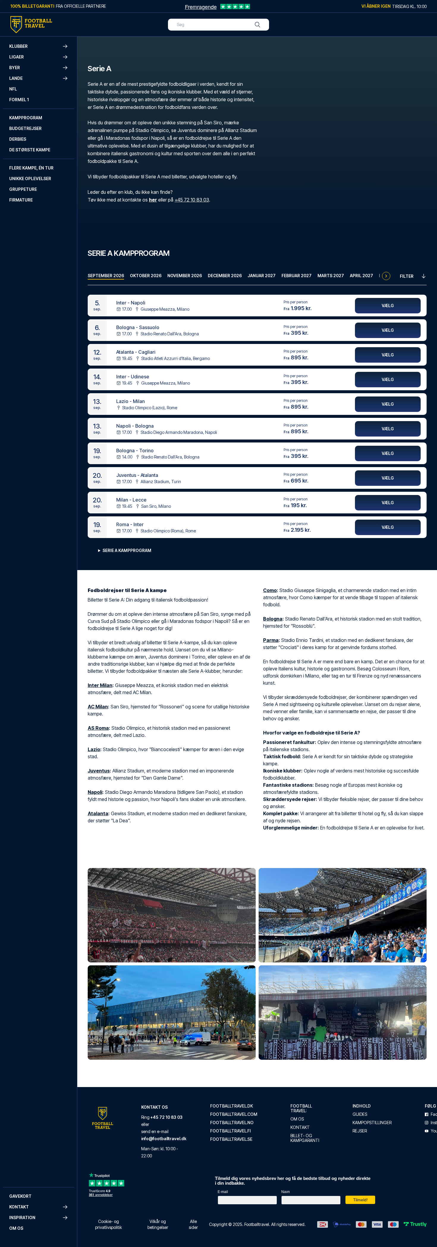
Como (270, 590)
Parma (271, 640)
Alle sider (193, 1224)
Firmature (21, 199)
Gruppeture (23, 189)
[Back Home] (31, 24)
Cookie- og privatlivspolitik (108, 1224)
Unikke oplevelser (30, 178)
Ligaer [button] (16, 56)
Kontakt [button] (19, 1206)
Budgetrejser (25, 128)
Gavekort (20, 1196)
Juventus (99, 771)
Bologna (272, 619)
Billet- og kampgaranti (304, 1138)
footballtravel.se (231, 1139)
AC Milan (98, 707)
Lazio (94, 749)
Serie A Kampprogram (127, 550)
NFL (13, 88)
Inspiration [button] (22, 1217)
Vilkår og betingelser (157, 1224)
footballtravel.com (233, 1114)
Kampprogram (25, 117)
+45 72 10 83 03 (192, 200)
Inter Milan (100, 685)
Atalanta (98, 813)
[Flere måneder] (386, 276)
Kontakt (300, 1127)
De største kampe (29, 149)
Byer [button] (14, 67)
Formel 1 (19, 99)
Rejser (360, 1131)
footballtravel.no (232, 1122)
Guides (360, 1114)
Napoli (95, 792)
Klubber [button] (18, 46)
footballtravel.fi (230, 1131)
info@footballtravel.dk (163, 1138)
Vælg (388, 305)
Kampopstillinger (372, 1122)
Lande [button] (16, 78)
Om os (16, 1228)
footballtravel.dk (231, 1106)
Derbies (17, 139)
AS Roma (98, 728)
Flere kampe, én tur (31, 167)
